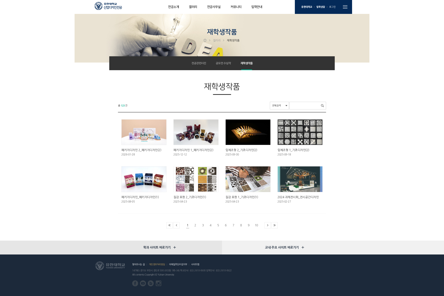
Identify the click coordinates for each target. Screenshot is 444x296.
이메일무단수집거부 (178, 264)
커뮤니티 (235, 7)
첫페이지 (169, 225)
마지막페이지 (274, 225)
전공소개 (173, 7)
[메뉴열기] (345, 7)
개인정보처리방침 (157, 264)
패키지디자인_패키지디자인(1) (140, 197)
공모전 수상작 (223, 63)
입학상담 (320, 7)
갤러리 (193, 7)
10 (256, 225)
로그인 (332, 7)
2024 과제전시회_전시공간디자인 (298, 197)
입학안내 (256, 7)
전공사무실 (214, 7)
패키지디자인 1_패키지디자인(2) (193, 150)
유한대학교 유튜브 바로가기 (143, 283)
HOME (205, 40)
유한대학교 (306, 7)
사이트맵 (195, 264)
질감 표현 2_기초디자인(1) (189, 197)
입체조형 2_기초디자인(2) (241, 150)
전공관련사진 (198, 63)
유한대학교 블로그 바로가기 (151, 283)
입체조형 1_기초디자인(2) (293, 150)
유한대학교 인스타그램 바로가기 (159, 283)
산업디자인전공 (113, 7)
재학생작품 (233, 40)
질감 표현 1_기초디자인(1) (241, 197)
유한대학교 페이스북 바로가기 (135, 283)
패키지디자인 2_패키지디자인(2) (141, 150)
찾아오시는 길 (138, 264)
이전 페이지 (176, 225)
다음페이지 (267, 225)
